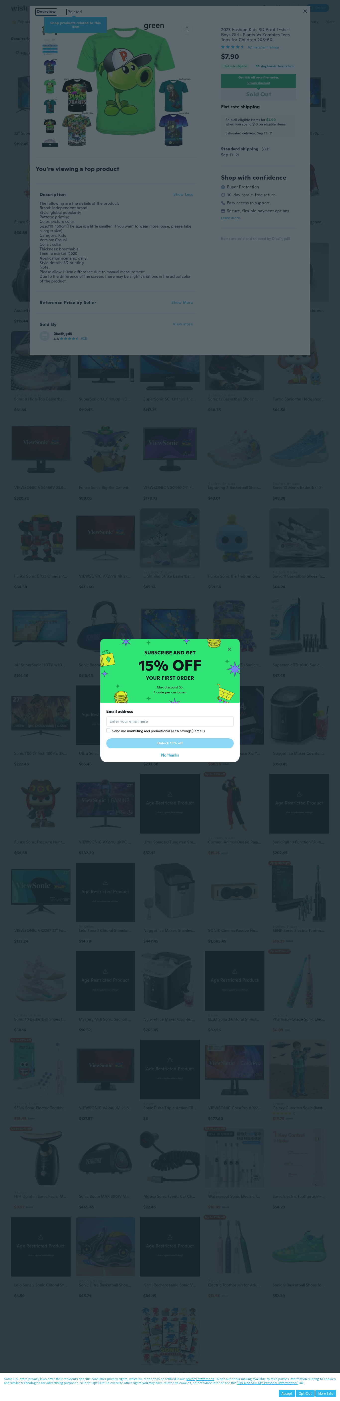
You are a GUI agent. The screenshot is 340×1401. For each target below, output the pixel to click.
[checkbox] (108, 730)
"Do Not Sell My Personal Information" (267, 1383)
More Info (325, 1393)
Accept (287, 1393)
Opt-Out (305, 1393)
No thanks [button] (170, 755)
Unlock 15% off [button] (170, 743)
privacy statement (200, 1379)
